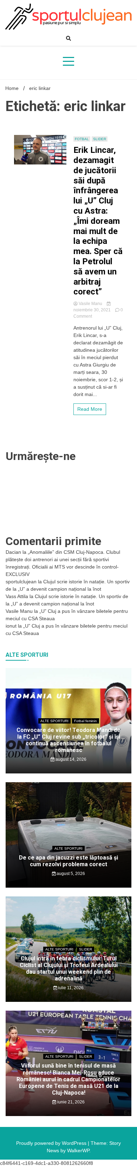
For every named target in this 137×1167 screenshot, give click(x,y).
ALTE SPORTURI (54, 721)
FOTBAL (82, 139)
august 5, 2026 (70, 873)
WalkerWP (78, 1150)
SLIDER (99, 139)
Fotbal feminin (85, 721)
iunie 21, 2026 (70, 1102)
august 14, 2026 (70, 759)
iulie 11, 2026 (70, 987)
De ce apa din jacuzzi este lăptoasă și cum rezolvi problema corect (68, 861)
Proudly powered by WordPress (52, 1143)
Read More (89, 409)
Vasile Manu (90, 303)
